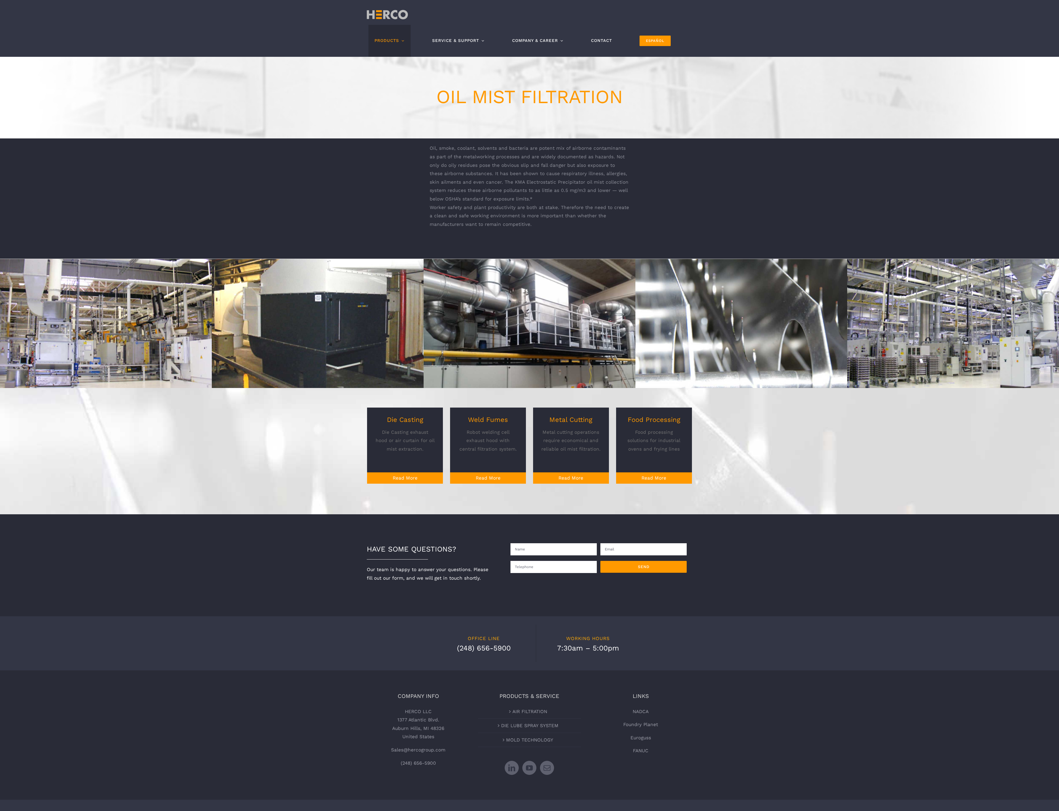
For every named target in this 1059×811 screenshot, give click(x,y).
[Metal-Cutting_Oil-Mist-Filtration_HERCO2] (318, 323)
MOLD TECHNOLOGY (529, 740)
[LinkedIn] (512, 768)
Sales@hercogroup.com (418, 750)
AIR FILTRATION (529, 711)
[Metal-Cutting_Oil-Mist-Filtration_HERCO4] (529, 323)
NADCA (641, 711)
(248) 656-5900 (418, 763)
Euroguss (640, 737)
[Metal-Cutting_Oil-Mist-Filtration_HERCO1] (741, 323)
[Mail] (547, 768)
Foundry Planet (640, 724)
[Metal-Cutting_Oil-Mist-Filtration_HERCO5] (106, 323)
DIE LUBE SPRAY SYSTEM (529, 725)
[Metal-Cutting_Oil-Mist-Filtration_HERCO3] (953, 323)
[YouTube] (529, 768)
